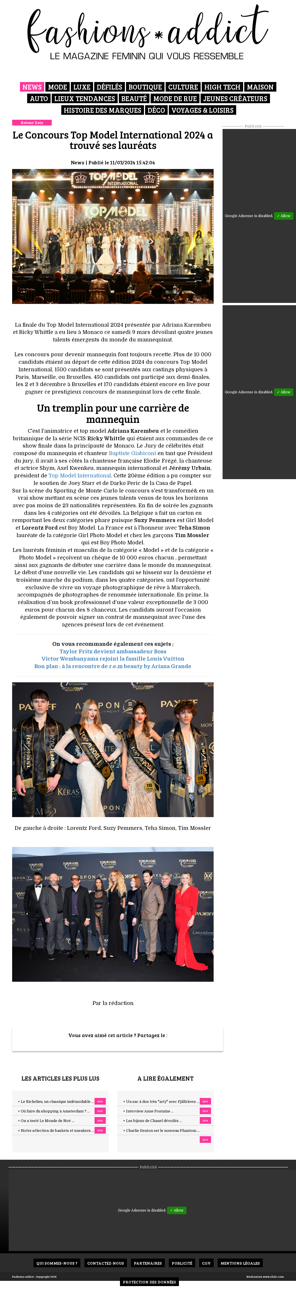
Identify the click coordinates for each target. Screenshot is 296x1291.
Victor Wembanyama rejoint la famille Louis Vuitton (113, 659)
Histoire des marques (102, 110)
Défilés (109, 87)
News (32, 87)
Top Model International (80, 476)
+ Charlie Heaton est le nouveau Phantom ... (161, 1131)
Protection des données (149, 1282)
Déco (156, 110)
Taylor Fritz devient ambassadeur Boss (113, 651)
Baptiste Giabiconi (132, 453)
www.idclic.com (273, 1276)
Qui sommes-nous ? (56, 1263)
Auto (39, 98)
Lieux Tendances (84, 98)
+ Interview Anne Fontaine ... (148, 1111)
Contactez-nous (105, 1263)
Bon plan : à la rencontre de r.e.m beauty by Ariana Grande (112, 666)
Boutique (145, 87)
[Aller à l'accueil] (148, 31)
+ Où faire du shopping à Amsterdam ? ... (54, 1111)
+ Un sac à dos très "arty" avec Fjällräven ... (161, 1102)
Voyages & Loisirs (202, 110)
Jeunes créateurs (235, 98)
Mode (57, 87)
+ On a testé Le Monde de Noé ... (46, 1121)
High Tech (222, 87)
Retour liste (32, 122)
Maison (260, 87)
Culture (183, 87)
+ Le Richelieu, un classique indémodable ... (56, 1102)
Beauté (134, 98)
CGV (206, 1263)
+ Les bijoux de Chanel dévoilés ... (152, 1121)
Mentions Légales (240, 1263)
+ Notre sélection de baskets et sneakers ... (56, 1131)
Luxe (81, 87)
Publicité (182, 1263)
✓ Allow (284, 216)
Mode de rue (175, 98)
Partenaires (148, 1263)
